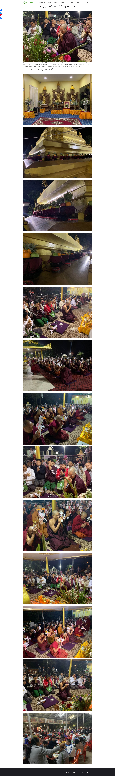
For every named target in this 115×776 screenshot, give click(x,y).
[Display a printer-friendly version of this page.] (30, 765)
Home (57, 772)
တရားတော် (63, 2)
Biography (67, 772)
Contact (87, 772)
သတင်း (49, 2)
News (62, 772)
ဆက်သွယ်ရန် (85, 2)
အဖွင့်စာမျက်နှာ (42, 2)
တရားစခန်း (71, 2)
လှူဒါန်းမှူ (77, 2)
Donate (82, 772)
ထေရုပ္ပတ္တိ (55, 2)
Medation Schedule (75, 772)
